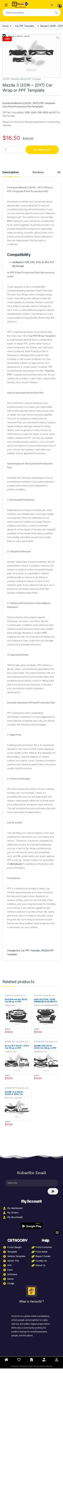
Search (56, 12)
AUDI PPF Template (13, 995)
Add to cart (44, 149)
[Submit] (53, 1191)
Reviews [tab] (38, 172)
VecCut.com (16, 864)
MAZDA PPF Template (30, 79)
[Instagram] (57, 1232)
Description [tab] (10, 172)
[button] (57, 38)
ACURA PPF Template (14, 1041)
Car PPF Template (24, 26)
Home (5, 26)
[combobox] (27, 12)
